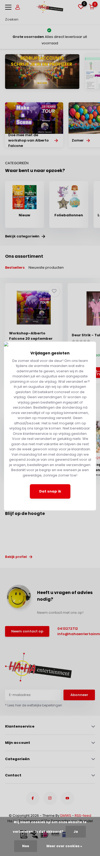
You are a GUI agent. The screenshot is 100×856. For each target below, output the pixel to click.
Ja (76, 831)
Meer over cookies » (64, 846)
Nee (25, 846)
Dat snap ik (50, 491)
